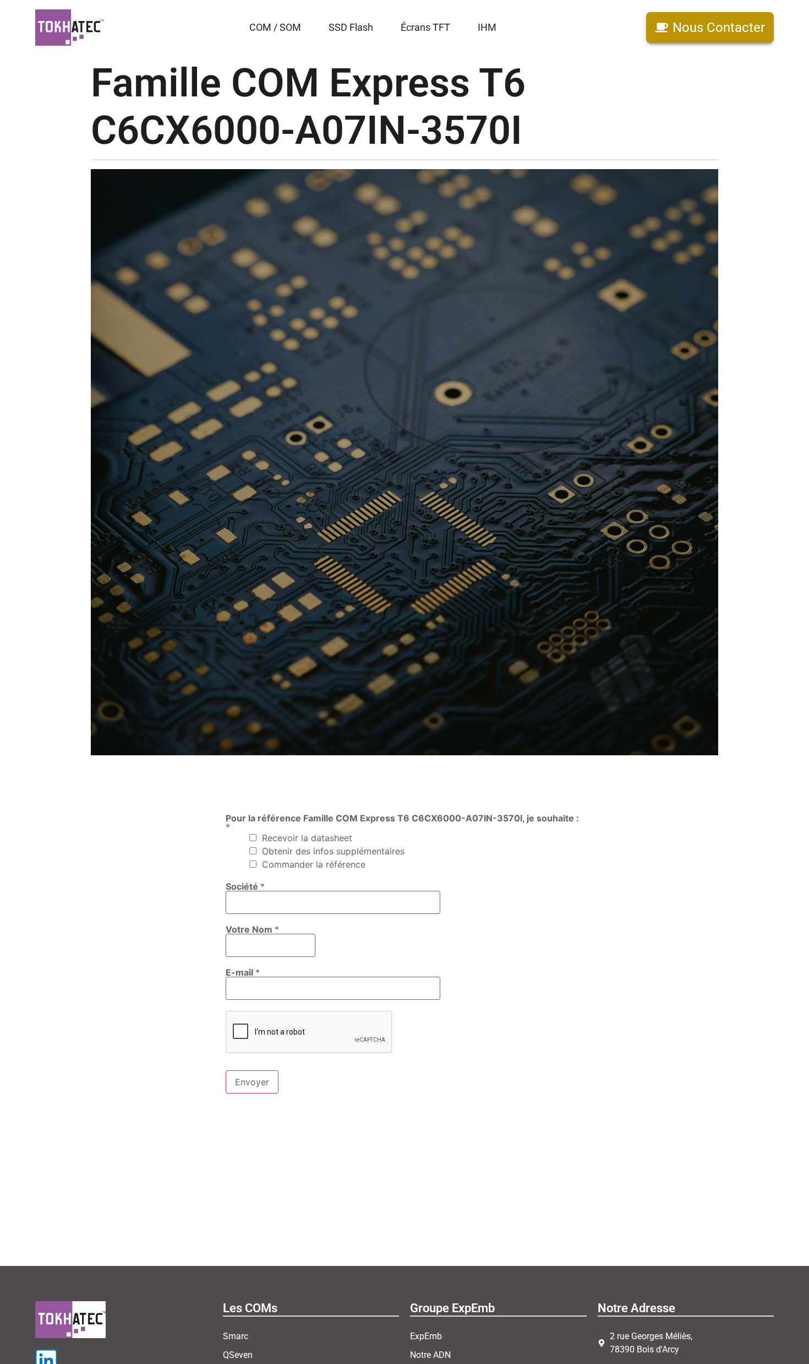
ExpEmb (426, 1336)
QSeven (238, 1355)
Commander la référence (313, 864)
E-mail (243, 972)
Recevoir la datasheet (307, 837)
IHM (487, 27)
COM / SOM (275, 27)
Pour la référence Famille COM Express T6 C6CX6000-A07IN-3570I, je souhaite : (402, 822)
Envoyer (252, 1081)
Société (245, 886)
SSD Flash (351, 27)
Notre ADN (430, 1355)
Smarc (235, 1336)
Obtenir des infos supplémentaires (333, 851)
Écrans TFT (425, 27)
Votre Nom (252, 929)
